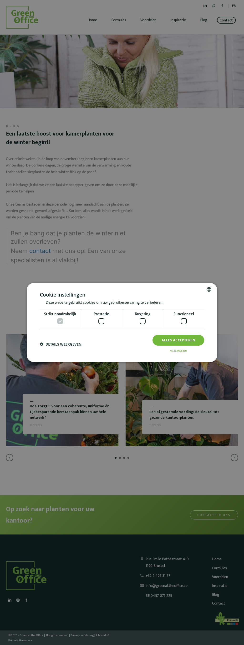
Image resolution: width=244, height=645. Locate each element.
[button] (60, 344)
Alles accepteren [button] (178, 340)
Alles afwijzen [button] (178, 350)
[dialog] (122, 322)
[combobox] (209, 289)
